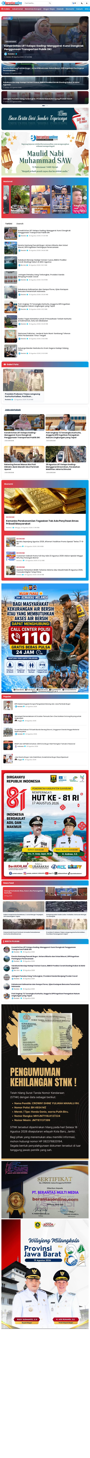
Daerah (60, 9)
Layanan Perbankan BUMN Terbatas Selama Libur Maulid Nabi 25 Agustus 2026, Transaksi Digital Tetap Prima (49, 571)
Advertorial (17, 9)
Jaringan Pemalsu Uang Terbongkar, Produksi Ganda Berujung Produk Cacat (44, 976)
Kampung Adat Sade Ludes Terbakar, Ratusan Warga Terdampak (66, 915)
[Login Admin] (87, 3)
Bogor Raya (48, 9)
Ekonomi (70, 9)
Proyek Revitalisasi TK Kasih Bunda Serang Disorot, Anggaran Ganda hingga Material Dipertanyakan (47, 730)
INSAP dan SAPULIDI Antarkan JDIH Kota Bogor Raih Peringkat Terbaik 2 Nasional (45, 744)
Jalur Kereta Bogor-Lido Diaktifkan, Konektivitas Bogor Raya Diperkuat (41, 757)
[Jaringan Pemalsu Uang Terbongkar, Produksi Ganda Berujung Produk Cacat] (6, 977)
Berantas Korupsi (33, 9)
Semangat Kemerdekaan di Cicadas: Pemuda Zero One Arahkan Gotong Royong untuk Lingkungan (48, 717)
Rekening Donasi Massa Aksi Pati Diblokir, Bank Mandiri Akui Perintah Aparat (21, 467)
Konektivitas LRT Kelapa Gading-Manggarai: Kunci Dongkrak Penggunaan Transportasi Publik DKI (22, 435)
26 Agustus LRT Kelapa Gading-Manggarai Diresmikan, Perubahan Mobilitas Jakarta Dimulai (63, 467)
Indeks (7, 9)
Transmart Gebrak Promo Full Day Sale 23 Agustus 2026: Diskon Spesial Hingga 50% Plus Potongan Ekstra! (49, 557)
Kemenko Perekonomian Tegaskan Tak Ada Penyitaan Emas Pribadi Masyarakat (42, 522)
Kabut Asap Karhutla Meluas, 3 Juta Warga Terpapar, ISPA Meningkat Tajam (23, 915)
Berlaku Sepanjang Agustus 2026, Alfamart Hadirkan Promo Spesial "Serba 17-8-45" (50, 543)
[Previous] (5, 198)
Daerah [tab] (20, 223)
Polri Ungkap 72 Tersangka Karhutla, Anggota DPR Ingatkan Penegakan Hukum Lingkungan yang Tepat (63, 435)
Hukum (79, 9)
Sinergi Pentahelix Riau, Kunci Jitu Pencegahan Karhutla (23, 892)
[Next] (85, 198)
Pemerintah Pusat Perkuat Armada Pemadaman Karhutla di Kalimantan (22, 933)
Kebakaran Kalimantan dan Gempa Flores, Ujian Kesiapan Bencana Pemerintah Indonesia (45, 985)
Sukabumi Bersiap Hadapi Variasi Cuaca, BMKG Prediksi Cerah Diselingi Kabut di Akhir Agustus (48, 967)
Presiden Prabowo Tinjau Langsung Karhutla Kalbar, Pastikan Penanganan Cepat (22, 396)
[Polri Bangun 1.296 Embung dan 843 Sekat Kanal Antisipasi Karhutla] (50, 199)
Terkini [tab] (8, 223)
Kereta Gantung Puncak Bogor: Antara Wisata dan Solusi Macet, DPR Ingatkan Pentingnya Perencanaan (45, 957)
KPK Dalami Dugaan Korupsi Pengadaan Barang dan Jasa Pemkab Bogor (42, 704)
